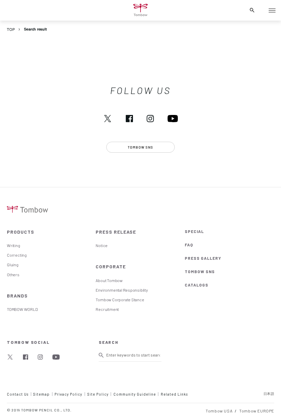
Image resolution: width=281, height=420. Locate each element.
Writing (13, 245)
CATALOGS (196, 284)
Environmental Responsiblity (122, 290)
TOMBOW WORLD (22, 309)
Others (13, 274)
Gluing (13, 264)
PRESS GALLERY (203, 258)
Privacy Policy (68, 394)
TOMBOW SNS (200, 271)
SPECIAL (194, 231)
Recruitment (107, 309)
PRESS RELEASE (116, 232)
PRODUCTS (20, 232)
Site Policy (98, 394)
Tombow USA (219, 410)
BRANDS (17, 296)
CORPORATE (111, 266)
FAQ (189, 244)
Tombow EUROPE (256, 410)
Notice (102, 245)
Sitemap (41, 394)
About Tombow (109, 280)
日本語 (269, 394)
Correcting (17, 255)
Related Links (174, 394)
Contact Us (17, 394)
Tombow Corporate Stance (120, 299)
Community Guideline (134, 394)
